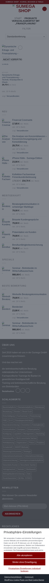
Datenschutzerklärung (13, 577)
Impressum (29, 577)
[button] (24, 555)
